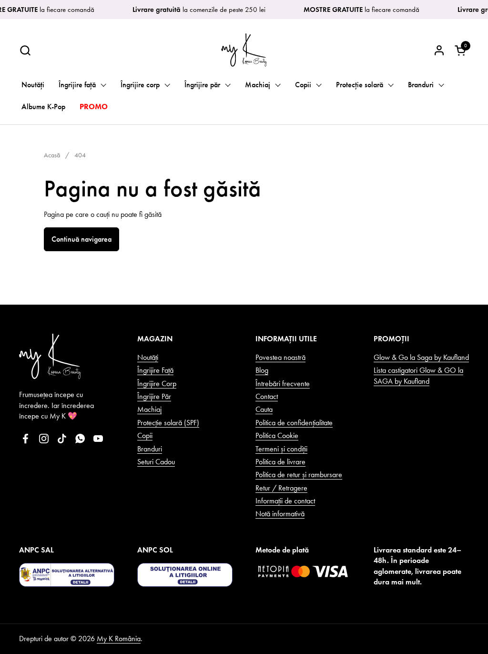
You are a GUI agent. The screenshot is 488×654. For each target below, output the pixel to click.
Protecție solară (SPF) (168, 422)
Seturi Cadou (156, 461)
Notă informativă (280, 513)
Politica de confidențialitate (294, 422)
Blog (261, 370)
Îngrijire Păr (154, 396)
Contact (266, 396)
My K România (119, 638)
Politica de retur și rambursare (298, 474)
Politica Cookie (276, 435)
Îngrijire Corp (156, 383)
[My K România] (244, 50)
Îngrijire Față (155, 370)
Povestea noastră (280, 357)
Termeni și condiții (281, 448)
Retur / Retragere (281, 487)
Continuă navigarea (81, 239)
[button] (25, 50)
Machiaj (149, 409)
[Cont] (439, 50)
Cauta (264, 409)
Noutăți (147, 357)
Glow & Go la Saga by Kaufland (421, 357)
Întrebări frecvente (282, 383)
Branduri (149, 448)
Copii (144, 435)
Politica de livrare (280, 461)
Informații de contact (285, 500)
